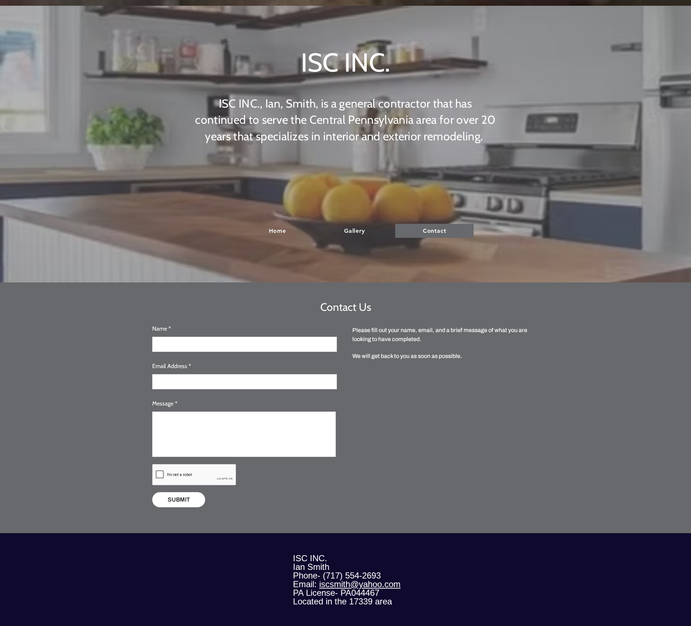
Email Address (169, 366)
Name (159, 329)
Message (162, 404)
